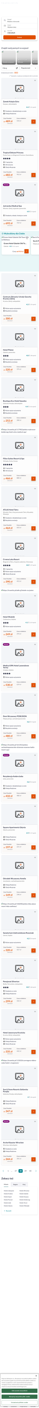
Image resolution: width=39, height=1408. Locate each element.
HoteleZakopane (9, 1191)
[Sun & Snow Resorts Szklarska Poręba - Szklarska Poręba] (19, 1076)
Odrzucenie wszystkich (19, 1390)
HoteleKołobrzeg (25, 1200)
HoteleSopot (8, 1197)
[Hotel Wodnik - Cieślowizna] (19, 603)
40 (30, 1171)
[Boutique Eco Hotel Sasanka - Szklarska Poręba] (19, 387)
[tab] (15, 97)
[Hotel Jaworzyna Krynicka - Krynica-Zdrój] (19, 1019)
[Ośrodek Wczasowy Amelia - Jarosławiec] (19, 865)
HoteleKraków (8, 1194)
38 (21, 1171)
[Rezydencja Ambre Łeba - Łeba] (19, 763)
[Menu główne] (35, 3)
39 (25, 1171)
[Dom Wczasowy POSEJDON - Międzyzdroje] (19, 703)
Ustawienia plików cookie (19, 1402)
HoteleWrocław (24, 1191)
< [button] (3, 1171)
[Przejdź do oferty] (33, 122)
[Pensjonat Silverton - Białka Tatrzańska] (19, 968)
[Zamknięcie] (36, 1376)
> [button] (36, 1171)
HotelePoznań (8, 1200)
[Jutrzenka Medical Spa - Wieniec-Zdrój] (19, 192)
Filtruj (5, 68)
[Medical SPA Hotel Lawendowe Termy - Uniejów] (19, 652)
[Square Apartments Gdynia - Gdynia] (19, 814)
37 (16, 1171)
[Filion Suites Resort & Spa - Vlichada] (19, 445)
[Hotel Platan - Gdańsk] (19, 336)
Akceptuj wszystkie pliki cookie (19, 1396)
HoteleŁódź (7, 1203)
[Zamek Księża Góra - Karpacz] (19, 88)
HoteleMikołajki (24, 1206)
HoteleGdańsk (24, 1194)
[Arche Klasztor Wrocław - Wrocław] (19, 1129)
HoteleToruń (23, 1203)
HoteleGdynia (8, 1206)
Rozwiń (8, 1211)
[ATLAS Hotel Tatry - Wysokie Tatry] (19, 496)
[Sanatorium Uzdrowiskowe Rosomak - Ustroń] (19, 919)
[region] (19, 88)
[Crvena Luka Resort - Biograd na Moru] (19, 546)
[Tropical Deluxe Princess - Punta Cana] (19, 139)
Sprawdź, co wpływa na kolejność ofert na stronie (24, 76)
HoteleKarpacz (24, 1197)
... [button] (11, 1171)
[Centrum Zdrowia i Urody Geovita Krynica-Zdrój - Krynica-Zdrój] (19, 283)
